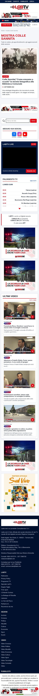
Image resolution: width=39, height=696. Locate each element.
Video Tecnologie (6, 660)
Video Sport (5, 657)
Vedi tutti (33, 180)
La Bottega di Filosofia (8, 595)
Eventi (3, 635)
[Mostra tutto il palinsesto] (19, 208)
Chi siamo (8, 1)
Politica (3, 621)
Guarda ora (31, 171)
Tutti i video (32, 300)
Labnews (4, 598)
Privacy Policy (5, 578)
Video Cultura (5, 655)
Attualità (3, 624)
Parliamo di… (5, 604)
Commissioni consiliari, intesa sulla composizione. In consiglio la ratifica (17, 395)
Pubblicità (24, 1)
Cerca (32, 1)
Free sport (4, 590)
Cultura (5, 76)
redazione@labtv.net (8, 558)
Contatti (16, 1)
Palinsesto (4, 576)
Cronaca (4, 618)
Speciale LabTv (6, 584)
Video (3, 666)
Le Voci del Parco (7, 601)
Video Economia (6, 652)
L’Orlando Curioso (7, 592)
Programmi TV (6, 581)
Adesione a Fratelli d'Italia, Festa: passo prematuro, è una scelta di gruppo (18, 361)
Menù (5, 20)
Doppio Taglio (5, 587)
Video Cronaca (6, 643)
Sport (3, 632)
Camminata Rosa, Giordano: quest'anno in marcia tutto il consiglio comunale (19, 327)
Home (3, 30)
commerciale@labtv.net (13, 566)
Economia (4, 629)
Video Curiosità (6, 663)
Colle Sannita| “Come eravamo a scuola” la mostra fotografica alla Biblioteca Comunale (18, 81)
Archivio (3, 615)
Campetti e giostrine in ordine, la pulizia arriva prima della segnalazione (18, 429)
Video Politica (5, 646)
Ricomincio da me (7, 606)
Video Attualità (6, 649)
